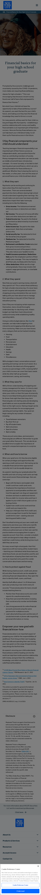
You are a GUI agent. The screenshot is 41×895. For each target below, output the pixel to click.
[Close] (38, 866)
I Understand (20, 891)
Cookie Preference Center (20, 885)
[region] (20, 879)
